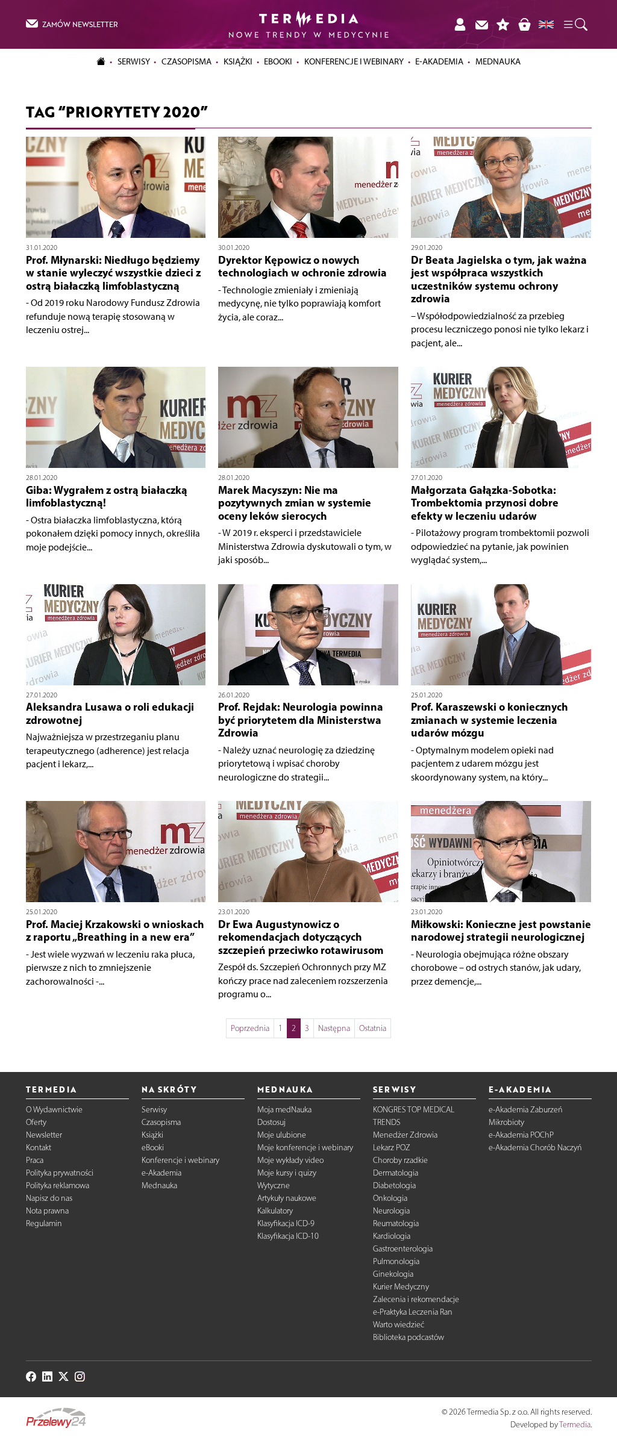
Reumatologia (396, 1223)
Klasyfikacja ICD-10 (288, 1236)
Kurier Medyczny (401, 1287)
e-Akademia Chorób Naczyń (535, 1147)
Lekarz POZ (391, 1147)
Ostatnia (372, 1028)
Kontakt (38, 1147)
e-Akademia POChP (521, 1135)
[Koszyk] (524, 24)
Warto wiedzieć (398, 1325)
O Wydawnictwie (54, 1110)
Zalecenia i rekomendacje (416, 1299)
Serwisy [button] (133, 61)
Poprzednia (250, 1028)
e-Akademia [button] (439, 61)
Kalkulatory (275, 1211)
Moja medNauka (284, 1110)
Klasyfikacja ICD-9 (286, 1223)
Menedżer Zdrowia (405, 1135)
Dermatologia (395, 1173)
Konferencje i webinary (180, 1160)
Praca (34, 1160)
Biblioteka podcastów (408, 1337)
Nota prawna (47, 1211)
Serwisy (154, 1110)
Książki (238, 61)
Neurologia (391, 1211)
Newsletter (44, 1135)
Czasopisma (161, 1122)
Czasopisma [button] (186, 61)
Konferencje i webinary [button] (354, 61)
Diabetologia (394, 1185)
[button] (575, 24)
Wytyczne (273, 1185)
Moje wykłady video (290, 1160)
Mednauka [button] (498, 61)
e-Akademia (161, 1173)
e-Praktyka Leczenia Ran (413, 1312)
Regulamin (44, 1223)
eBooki (278, 61)
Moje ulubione (281, 1135)
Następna (334, 1028)
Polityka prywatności (59, 1173)
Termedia (574, 1424)
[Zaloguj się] (459, 24)
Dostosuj (271, 1122)
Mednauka (159, 1185)
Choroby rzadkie (400, 1160)
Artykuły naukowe (286, 1198)
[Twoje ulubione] (503, 24)
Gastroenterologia (403, 1249)
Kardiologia (391, 1236)
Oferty (36, 1122)
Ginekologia (393, 1274)
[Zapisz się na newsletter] (481, 24)
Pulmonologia (396, 1261)
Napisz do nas (49, 1198)
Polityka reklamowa (57, 1185)
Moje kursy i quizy (286, 1173)
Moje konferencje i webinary (305, 1147)
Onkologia (390, 1198)
